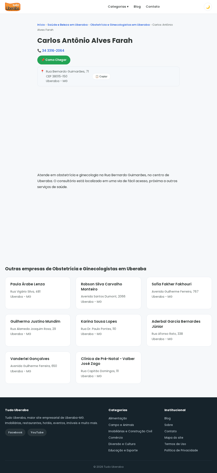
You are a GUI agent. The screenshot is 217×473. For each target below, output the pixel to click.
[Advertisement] (108, 221)
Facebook (15, 432)
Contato (153, 6)
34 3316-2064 (53, 50)
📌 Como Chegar (54, 60)
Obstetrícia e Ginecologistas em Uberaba (120, 25)
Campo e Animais (121, 425)
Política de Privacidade (181, 450)
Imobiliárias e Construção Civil (130, 431)
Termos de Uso (175, 444)
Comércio (115, 438)
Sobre (168, 425)
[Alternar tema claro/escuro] (208, 7)
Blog (137, 6)
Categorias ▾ (118, 6)
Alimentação (117, 418)
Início (41, 25)
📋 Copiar (101, 76)
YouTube (37, 432)
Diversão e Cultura (121, 444)
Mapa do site (173, 438)
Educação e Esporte (123, 450)
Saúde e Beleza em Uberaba (67, 25)
